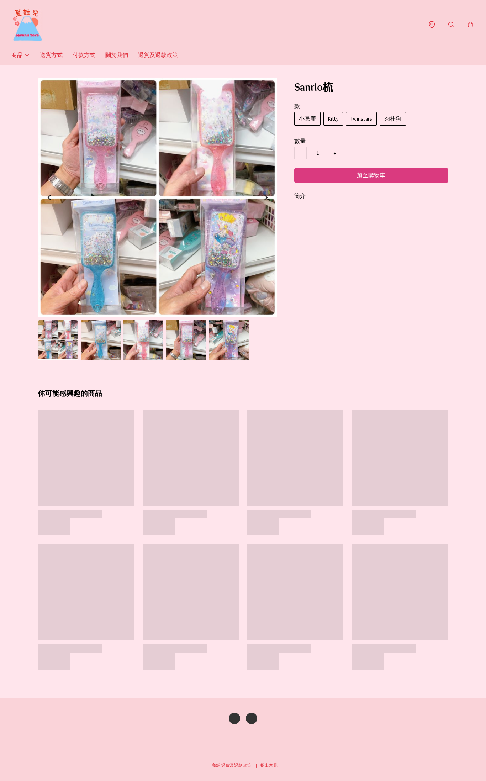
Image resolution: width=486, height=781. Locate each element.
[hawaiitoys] (27, 25)
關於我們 (116, 55)
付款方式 (84, 55)
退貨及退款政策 (158, 55)
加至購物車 (371, 175)
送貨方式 (51, 55)
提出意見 (269, 765)
